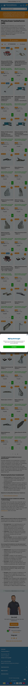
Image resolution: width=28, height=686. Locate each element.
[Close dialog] (27, 334)
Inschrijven (14, 346)
